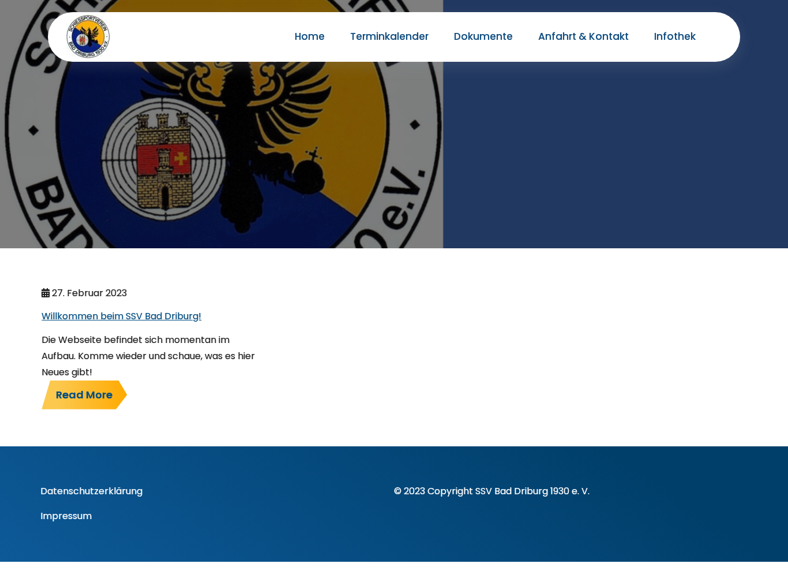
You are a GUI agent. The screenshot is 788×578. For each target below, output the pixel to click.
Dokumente (483, 36)
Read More (84, 394)
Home (310, 36)
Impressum (66, 516)
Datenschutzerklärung (91, 491)
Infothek (675, 36)
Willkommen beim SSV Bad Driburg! (121, 316)
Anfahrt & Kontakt (583, 36)
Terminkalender (389, 36)
